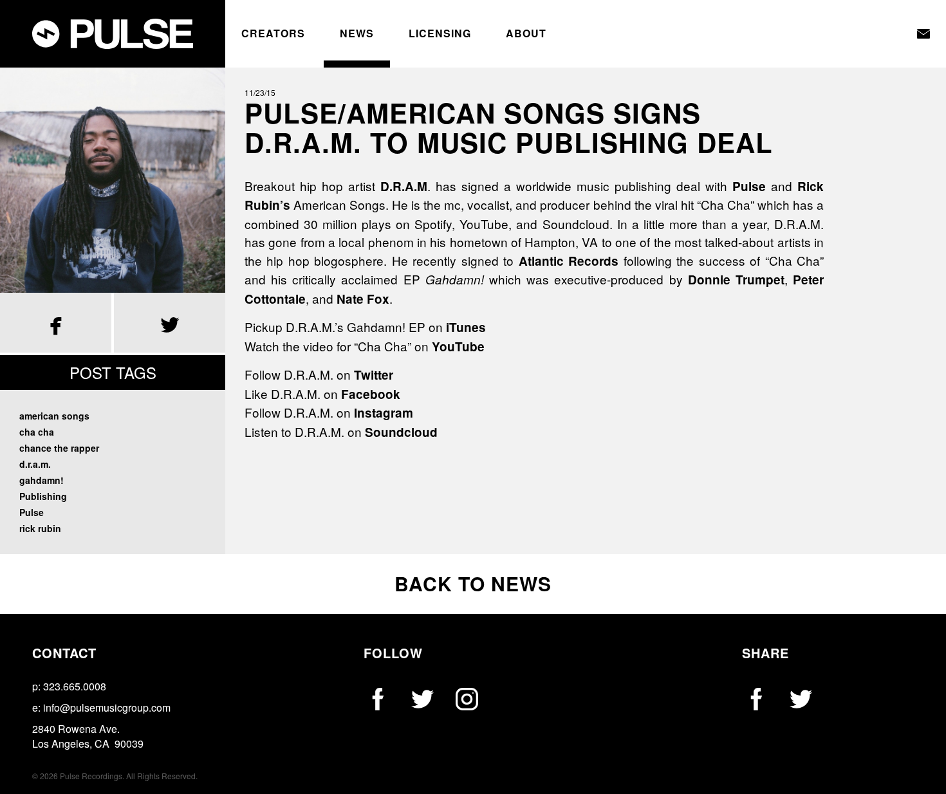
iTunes (466, 327)
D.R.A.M (403, 186)
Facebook (370, 394)
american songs (54, 415)
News (357, 33)
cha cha (36, 431)
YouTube (458, 346)
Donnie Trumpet (736, 279)
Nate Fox (363, 299)
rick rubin (40, 528)
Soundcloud (401, 432)
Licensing (440, 33)
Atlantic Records (568, 261)
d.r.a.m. (35, 463)
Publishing (43, 496)
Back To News (473, 583)
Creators (273, 33)
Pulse (31, 512)
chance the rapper (59, 447)
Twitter (373, 374)
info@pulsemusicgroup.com (107, 707)
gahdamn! (41, 480)
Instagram (383, 412)
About (526, 33)
